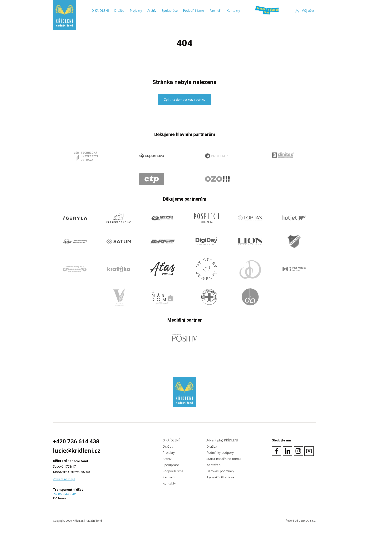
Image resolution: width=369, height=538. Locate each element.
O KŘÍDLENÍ (100, 10)
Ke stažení (213, 465)
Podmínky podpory (220, 452)
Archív (151, 10)
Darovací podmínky (220, 471)
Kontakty (233, 10)
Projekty (136, 10)
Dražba (119, 10)
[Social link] (276, 451)
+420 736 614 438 (76, 441)
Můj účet (307, 10)
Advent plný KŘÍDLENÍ (222, 440)
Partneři (215, 10)
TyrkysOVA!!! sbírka (220, 477)
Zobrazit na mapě (64, 479)
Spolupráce (170, 10)
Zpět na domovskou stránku (184, 100)
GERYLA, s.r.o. (307, 520)
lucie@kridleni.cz (76, 450)
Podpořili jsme (193, 10)
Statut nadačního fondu (223, 459)
